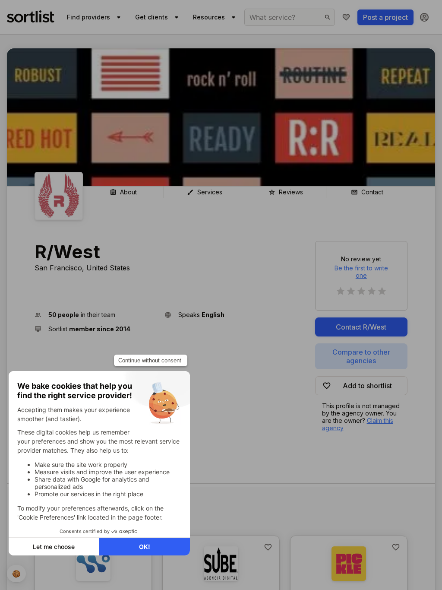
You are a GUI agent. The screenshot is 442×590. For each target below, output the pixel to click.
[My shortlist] (346, 17)
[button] (96, 315)
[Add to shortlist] (268, 547)
